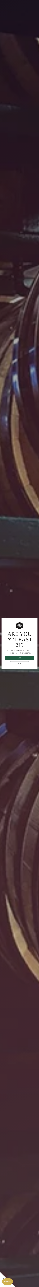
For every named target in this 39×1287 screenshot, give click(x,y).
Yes (19, 658)
